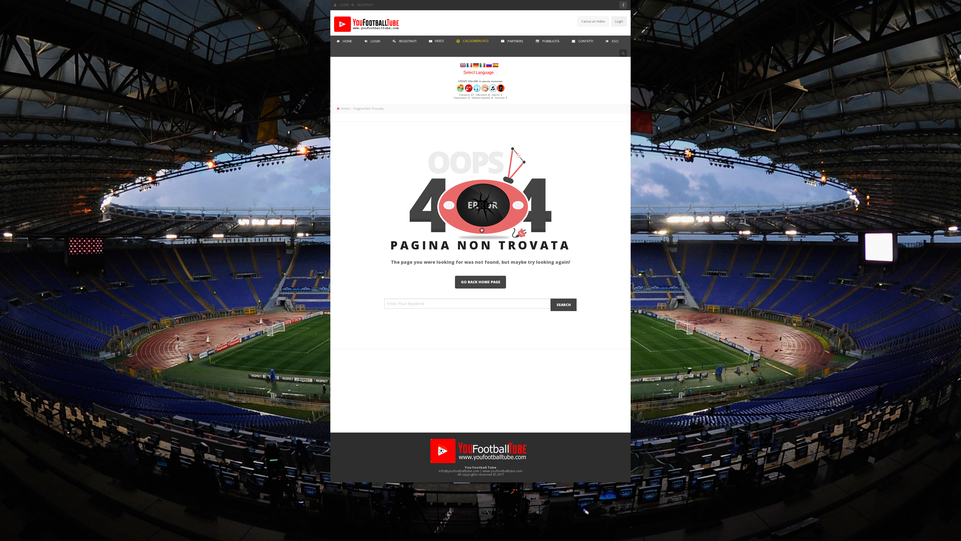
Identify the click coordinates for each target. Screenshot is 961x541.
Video (439, 41)
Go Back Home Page (480, 282)
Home (345, 108)
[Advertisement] (480, 21)
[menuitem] (344, 41)
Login (619, 21)
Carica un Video (593, 21)
